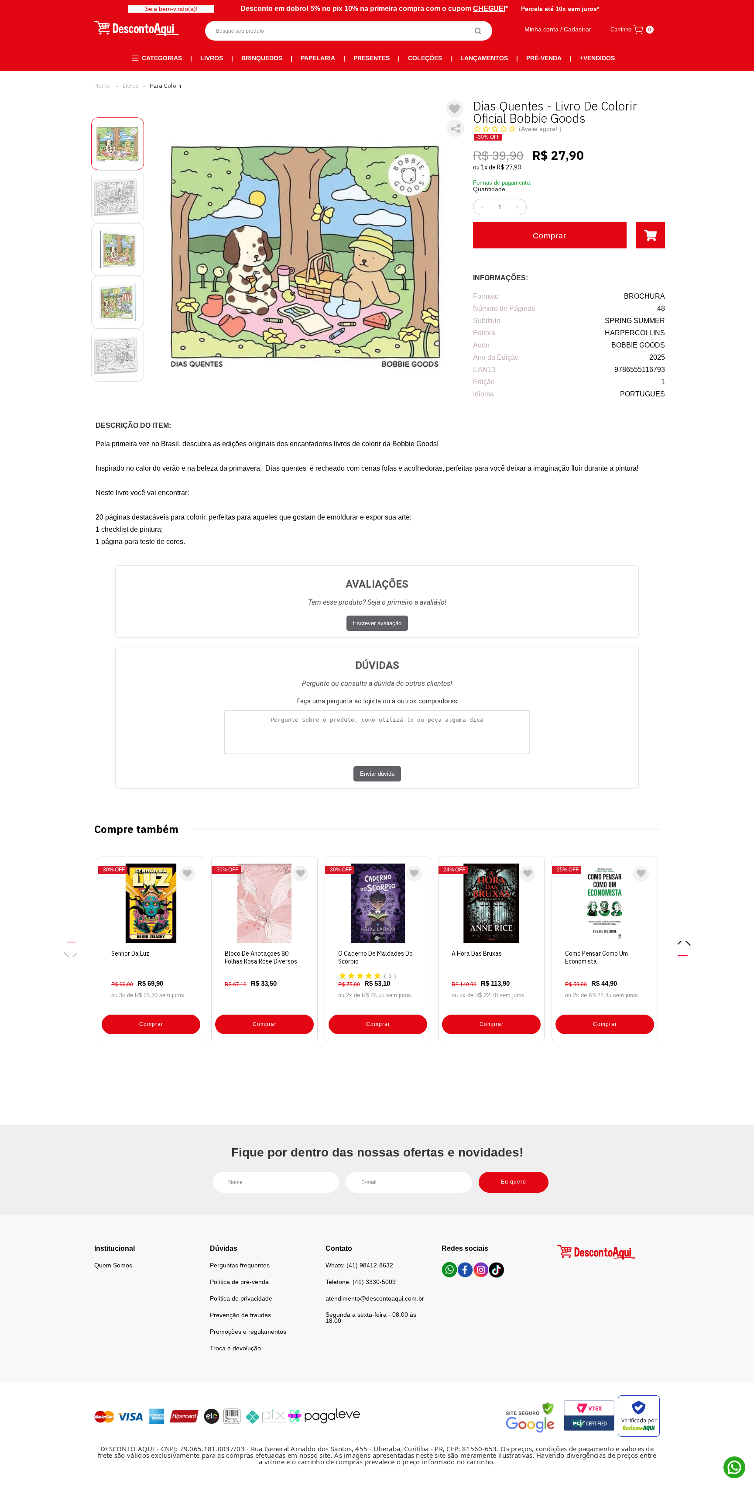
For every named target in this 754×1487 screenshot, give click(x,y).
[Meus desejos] (187, 873)
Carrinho (620, 29)
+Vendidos (597, 58)
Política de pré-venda (239, 1281)
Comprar (549, 235)
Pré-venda (544, 58)
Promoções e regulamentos (248, 1331)
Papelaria (318, 58)
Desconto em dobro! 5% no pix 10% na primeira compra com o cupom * (374, 8)
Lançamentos (484, 58)
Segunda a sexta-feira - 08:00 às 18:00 (371, 1317)
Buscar (478, 31)
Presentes (371, 58)
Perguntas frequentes (240, 1265)
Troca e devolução (235, 1348)
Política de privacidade (241, 1298)
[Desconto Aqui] (102, 86)
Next (684, 949)
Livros (211, 58)
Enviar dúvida (377, 774)
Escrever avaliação (377, 623)
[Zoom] (117, 143)
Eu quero (513, 1182)
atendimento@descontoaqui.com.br (375, 1298)
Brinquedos (261, 58)
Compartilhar (455, 128)
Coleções (425, 58)
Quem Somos (113, 1265)
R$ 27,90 (509, 167)
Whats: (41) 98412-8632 (359, 1265)
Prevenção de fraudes (240, 1314)
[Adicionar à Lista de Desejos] (454, 108)
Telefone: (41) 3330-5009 (361, 1282)
